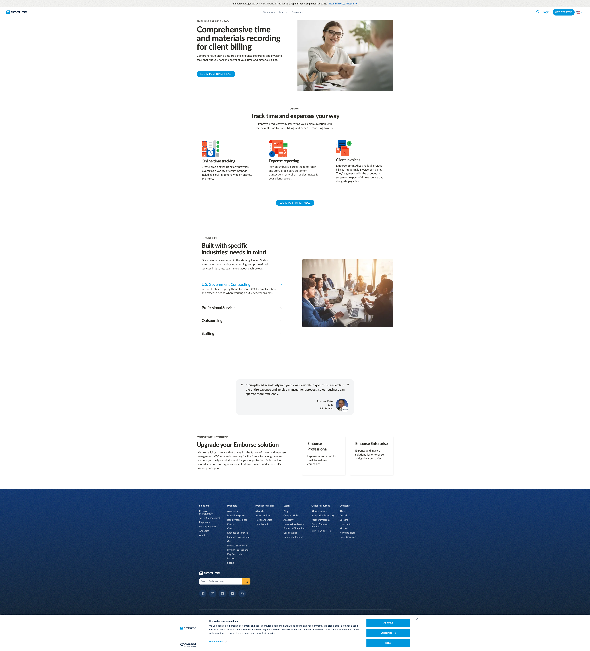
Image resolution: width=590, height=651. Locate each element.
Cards (230, 528)
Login (546, 12)
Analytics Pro (262, 515)
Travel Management (209, 518)
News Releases (347, 533)
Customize (386, 633)
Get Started (563, 12)
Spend (230, 563)
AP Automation (207, 526)
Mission (344, 528)
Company (296, 12)
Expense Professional (238, 537)
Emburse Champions (294, 528)
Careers (344, 520)
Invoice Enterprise (237, 545)
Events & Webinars (293, 524)
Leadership (345, 524)
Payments (204, 522)
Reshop (231, 558)
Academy (288, 520)
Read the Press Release (341, 3)
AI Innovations (319, 511)
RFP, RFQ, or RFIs (321, 531)
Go (228, 541)
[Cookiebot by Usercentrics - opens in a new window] (188, 645)
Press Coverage (348, 537)
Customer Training (293, 537)
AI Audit (259, 511)
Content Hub (290, 515)
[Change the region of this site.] (579, 12)
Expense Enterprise (237, 533)
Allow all (388, 622)
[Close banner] (417, 619)
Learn (282, 12)
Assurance (232, 511)
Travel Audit (261, 524)
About (343, 511)
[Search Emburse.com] (538, 12)
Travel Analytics (263, 520)
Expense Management (206, 512)
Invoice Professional (238, 550)
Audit (202, 535)
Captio (230, 524)
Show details (216, 641)
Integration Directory (322, 515)
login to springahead (295, 202)
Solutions (268, 12)
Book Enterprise (235, 515)
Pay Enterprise (235, 554)
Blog (285, 511)
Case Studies (290, 533)
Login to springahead (216, 73)
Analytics (204, 531)
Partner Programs (320, 520)
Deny (388, 642)
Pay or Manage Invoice (319, 525)
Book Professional (237, 520)
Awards (344, 515)
